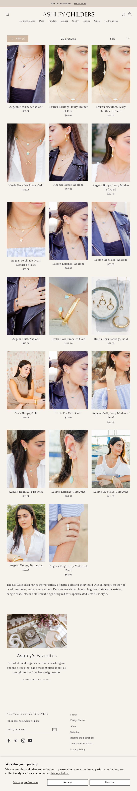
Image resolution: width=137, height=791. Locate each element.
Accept (67, 782)
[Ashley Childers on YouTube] (30, 740)
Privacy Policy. (60, 773)
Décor (41, 21)
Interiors (86, 21)
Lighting (64, 21)
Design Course (77, 720)
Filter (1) (20, 38)
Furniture (53, 21)
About (73, 726)
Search (73, 714)
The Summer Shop (27, 21)
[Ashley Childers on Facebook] (9, 740)
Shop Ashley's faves (36, 680)
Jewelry (75, 21)
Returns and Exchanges (82, 737)
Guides (97, 21)
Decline (110, 782)
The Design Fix (111, 21)
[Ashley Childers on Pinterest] (16, 740)
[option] (68, 4)
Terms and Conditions (81, 743)
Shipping (74, 732)
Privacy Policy (77, 749)
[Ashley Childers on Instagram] (23, 740)
